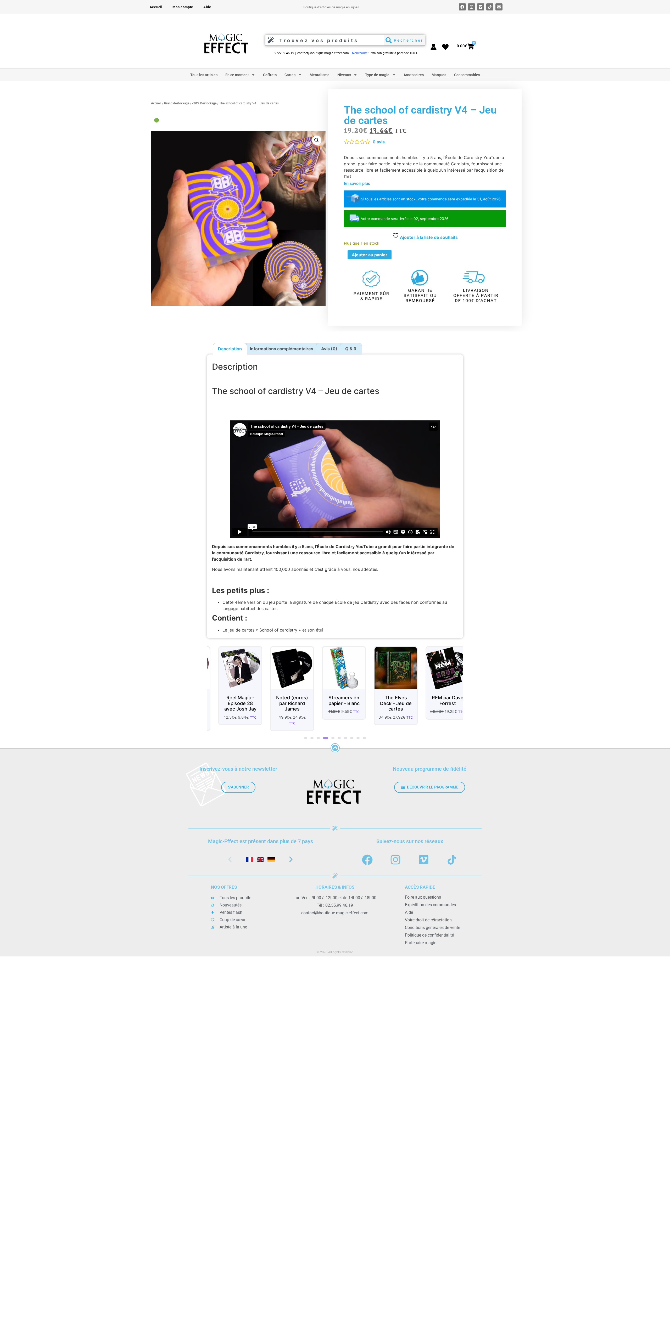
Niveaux (344, 75)
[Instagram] (471, 6)
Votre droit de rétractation (428, 919)
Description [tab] (230, 348)
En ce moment (237, 75)
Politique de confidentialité (429, 935)
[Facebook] (462, 6)
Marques (439, 75)
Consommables (467, 75)
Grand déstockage (176, 103)
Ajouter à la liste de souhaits (428, 237)
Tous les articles (203, 75)
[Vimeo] (480, 6)
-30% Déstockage (204, 103)
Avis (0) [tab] (329, 348)
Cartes (289, 75)
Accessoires (414, 75)
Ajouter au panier (369, 254)
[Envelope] (498, 6)
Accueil (156, 7)
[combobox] (323, 40)
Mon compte (182, 7)
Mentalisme (320, 75)
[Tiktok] (489, 6)
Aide (207, 7)
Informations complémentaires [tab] (281, 348)
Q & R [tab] (350, 348)
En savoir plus (357, 183)
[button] (316, 140)
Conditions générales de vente (432, 927)
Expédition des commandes (430, 904)
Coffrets (270, 75)
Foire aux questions (423, 897)
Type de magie (377, 75)
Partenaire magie (420, 942)
